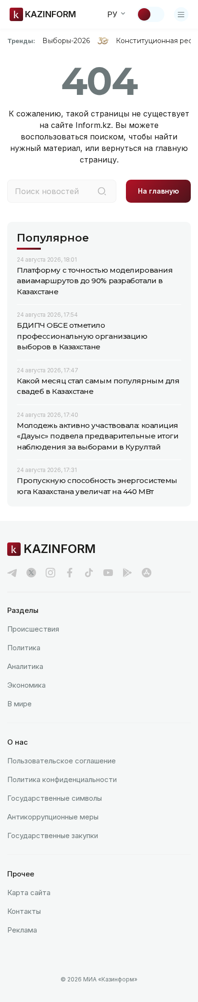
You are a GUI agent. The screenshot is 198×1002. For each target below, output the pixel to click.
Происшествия (33, 628)
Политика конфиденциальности (62, 779)
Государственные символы (54, 798)
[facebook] (69, 572)
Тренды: (21, 41)
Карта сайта (28, 892)
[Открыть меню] (181, 14)
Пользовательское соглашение (61, 760)
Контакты (24, 911)
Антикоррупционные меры (53, 816)
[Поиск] (102, 191)
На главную (158, 191)
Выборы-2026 (66, 40)
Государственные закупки (52, 835)
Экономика (26, 685)
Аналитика (25, 666)
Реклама (22, 929)
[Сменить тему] (150, 14)
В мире (19, 703)
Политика (23, 647)
